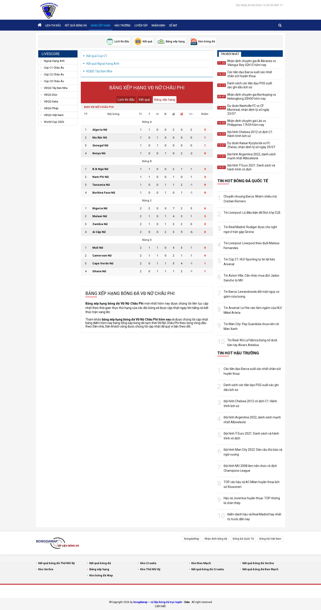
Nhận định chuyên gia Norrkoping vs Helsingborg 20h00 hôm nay (251, 96)
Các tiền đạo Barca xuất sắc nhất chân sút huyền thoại (249, 74)
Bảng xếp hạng (100, 25)
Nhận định (158, 25)
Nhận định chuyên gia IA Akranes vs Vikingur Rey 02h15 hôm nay (251, 63)
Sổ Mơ (173, 25)
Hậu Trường (122, 25)
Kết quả (144, 100)
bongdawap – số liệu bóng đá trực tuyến (157, 602)
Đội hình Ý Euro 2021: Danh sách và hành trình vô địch (251, 167)
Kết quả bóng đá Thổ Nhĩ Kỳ (56, 563)
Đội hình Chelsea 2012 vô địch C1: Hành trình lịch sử (250, 134)
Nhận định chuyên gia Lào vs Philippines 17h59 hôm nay (246, 123)
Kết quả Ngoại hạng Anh (102, 63)
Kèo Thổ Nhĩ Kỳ (150, 569)
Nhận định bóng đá (216, 538)
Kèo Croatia (148, 563)
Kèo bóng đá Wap (101, 575)
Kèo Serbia (45, 569)
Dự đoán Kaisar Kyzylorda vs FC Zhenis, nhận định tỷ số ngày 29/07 (251, 145)
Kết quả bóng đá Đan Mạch (260, 569)
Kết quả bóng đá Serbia (258, 563)
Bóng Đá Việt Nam (270, 538)
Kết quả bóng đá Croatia (207, 569)
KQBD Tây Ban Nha (99, 71)
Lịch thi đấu (53, 25)
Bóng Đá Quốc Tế (243, 538)
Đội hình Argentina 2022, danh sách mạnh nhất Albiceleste (251, 156)
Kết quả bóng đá (76, 25)
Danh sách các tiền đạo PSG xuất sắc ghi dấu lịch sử (249, 85)
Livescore (50, 54)
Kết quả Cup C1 (96, 56)
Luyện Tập (141, 25)
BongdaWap (191, 538)
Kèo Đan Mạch (201, 563)
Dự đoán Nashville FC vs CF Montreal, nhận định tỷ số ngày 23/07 (248, 109)
